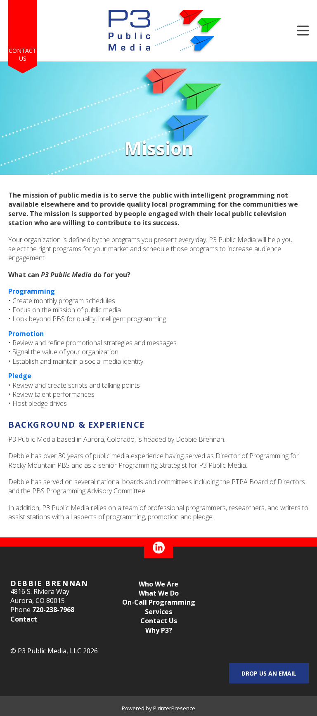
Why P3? (158, 630)
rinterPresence (176, 708)
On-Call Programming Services (158, 607)
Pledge (19, 375)
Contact (23, 619)
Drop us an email (268, 673)
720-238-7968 (53, 609)
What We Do (159, 593)
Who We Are (158, 584)
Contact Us (22, 55)
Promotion (26, 333)
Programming (31, 291)
